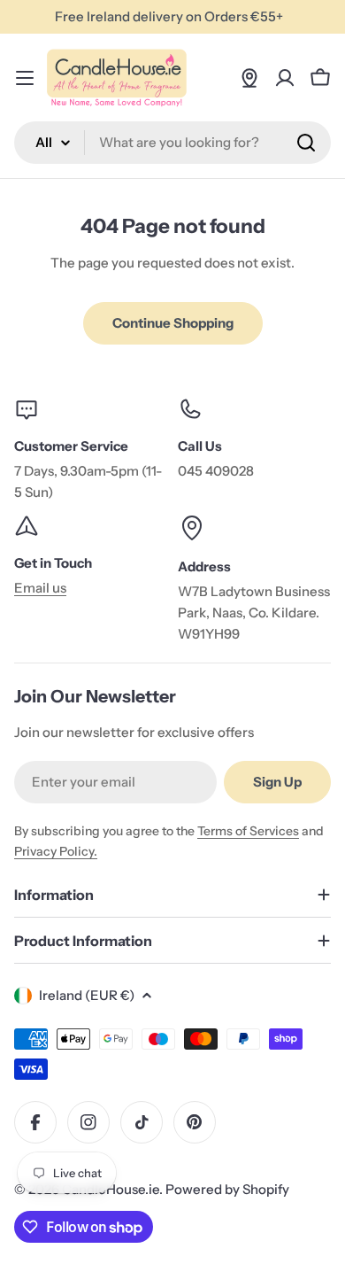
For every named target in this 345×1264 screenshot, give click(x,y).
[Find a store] (249, 78)
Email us (40, 587)
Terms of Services (248, 831)
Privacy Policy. (55, 851)
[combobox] (172, 142)
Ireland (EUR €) (86, 995)
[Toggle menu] (24, 78)
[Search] (306, 142)
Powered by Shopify (227, 1189)
